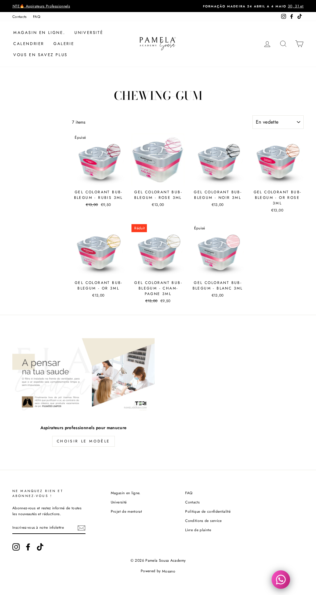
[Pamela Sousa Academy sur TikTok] (40, 547)
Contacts (19, 16)
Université (88, 32)
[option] (158, 6)
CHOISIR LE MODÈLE (83, 441)
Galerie (63, 44)
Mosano (168, 571)
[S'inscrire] (81, 527)
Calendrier (28, 44)
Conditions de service (203, 520)
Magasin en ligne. (39, 32)
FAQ (36, 16)
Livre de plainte (198, 529)
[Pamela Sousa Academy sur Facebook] (28, 547)
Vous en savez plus (40, 55)
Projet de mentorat (126, 511)
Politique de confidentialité (208, 511)
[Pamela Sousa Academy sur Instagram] (16, 547)
